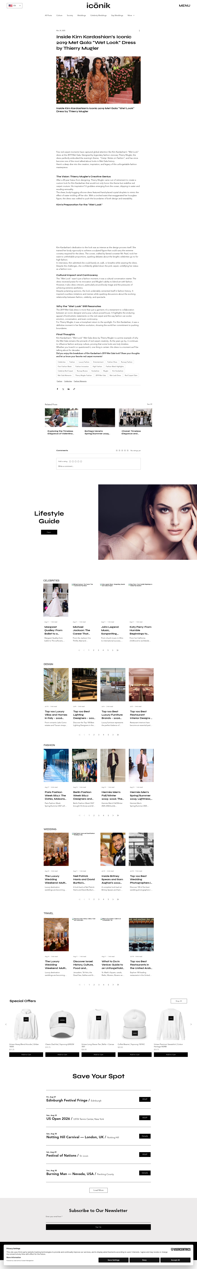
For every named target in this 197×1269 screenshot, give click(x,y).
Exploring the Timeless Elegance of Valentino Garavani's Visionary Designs (60, 432)
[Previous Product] (6, 1024)
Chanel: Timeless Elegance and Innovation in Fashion (133, 432)
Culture (59, 15)
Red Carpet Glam (131, 375)
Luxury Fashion (84, 362)
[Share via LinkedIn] (68, 389)
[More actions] (139, 30)
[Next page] (113, 650)
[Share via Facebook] (57, 389)
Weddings (81, 15)
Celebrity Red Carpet (65, 371)
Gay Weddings (117, 15)
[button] (66, 1100)
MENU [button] (184, 5)
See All (149, 404)
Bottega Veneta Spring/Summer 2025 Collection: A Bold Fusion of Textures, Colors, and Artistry (98, 432)
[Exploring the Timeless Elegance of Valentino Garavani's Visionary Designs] (61, 417)
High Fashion (97, 366)
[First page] (79, 650)
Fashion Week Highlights (115, 366)
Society (70, 15)
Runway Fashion (126, 362)
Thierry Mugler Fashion (83, 375)
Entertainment (98, 362)
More (130, 15)
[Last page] (117, 650)
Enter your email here (53, 1216)
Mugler (105, 371)
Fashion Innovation (82, 366)
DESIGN (48, 664)
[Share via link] (74, 389)
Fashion (72, 362)
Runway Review (82, 371)
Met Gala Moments (64, 375)
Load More (98, 1190)
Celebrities (62, 362)
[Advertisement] (98, 132)
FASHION (49, 745)
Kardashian (95, 371)
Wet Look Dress (115, 375)
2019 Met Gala (101, 375)
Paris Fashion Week (65, 366)
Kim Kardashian (117, 371)
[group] (98, 1032)
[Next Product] (191, 1024)
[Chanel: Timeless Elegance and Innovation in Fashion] (135, 417)
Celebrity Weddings (98, 15)
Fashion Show (112, 362)
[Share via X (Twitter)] (63, 389)
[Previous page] (84, 650)
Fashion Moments (80, 381)
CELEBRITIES (51, 580)
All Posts (48, 15)
